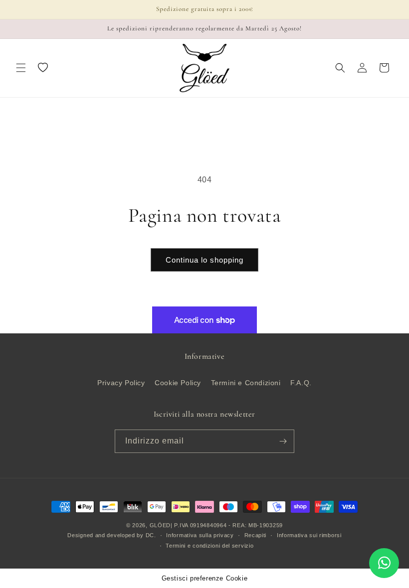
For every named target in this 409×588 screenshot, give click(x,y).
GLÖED (160, 525)
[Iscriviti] (283, 441)
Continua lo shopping (204, 260)
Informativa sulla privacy (200, 535)
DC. (151, 535)
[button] (21, 68)
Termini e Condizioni (246, 383)
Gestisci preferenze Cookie (205, 578)
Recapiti (255, 535)
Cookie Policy (178, 383)
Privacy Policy (121, 383)
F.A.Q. (301, 383)
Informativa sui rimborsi (309, 535)
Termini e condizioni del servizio (209, 546)
